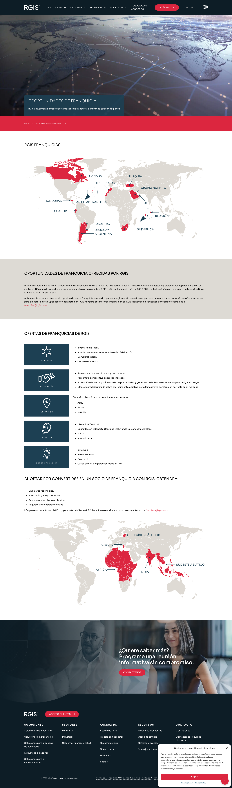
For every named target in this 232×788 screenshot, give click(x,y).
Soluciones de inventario (38, 730)
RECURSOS (96, 7)
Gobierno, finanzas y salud (76, 743)
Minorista (67, 730)
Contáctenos (183, 730)
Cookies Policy (187, 783)
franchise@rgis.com (35, 305)
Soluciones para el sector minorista (34, 761)
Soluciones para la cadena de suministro (38, 745)
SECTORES (76, 7)
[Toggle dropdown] (65, 7)
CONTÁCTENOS (132, 672)
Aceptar (194, 776)
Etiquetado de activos (36, 752)
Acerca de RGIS (108, 730)
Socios (104, 761)
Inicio (27, 123)
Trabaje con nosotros (138, 7)
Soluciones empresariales (38, 736)
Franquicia (105, 755)
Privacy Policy (200, 783)
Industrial (67, 736)
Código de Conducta (131, 778)
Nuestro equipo (108, 749)
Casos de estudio (147, 736)
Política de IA (147, 778)
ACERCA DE (116, 7)
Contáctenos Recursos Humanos (188, 738)
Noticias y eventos (148, 743)
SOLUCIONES (55, 7)
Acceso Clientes (60, 714)
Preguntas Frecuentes (150, 730)
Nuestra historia (109, 743)
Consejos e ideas (147, 749)
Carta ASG (117, 778)
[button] (226, 748)
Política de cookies (104, 778)
